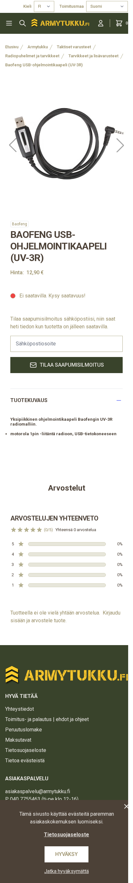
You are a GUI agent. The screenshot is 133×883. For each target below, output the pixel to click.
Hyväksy (66, 854)
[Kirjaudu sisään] (100, 23)
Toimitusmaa (71, 6)
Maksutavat (18, 740)
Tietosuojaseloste (25, 750)
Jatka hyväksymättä (66, 871)
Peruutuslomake (23, 730)
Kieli (27, 6)
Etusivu (11, 46)
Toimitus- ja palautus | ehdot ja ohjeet (47, 719)
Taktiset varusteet (74, 46)
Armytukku (37, 46)
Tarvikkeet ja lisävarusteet (93, 55)
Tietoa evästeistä (25, 760)
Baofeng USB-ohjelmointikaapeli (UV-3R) (44, 64)
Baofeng (19, 224)
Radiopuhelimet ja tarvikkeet (32, 55)
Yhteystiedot (19, 709)
